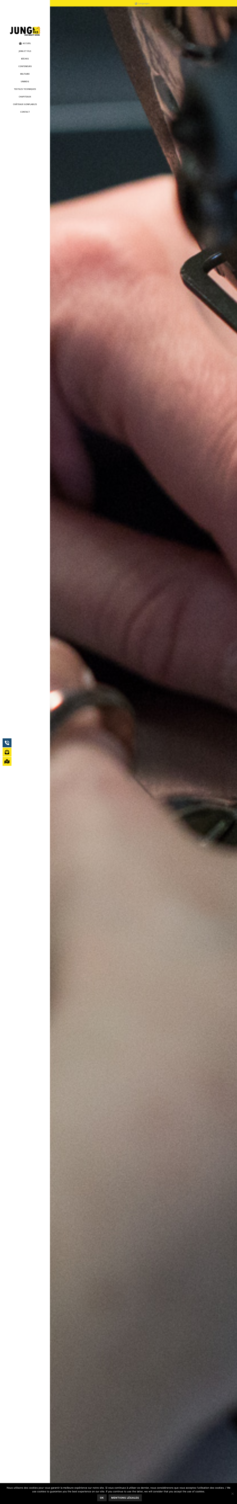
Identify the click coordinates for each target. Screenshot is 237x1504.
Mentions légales (125, 1497)
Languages (143, 3)
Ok (102, 1497)
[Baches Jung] (25, 31)
